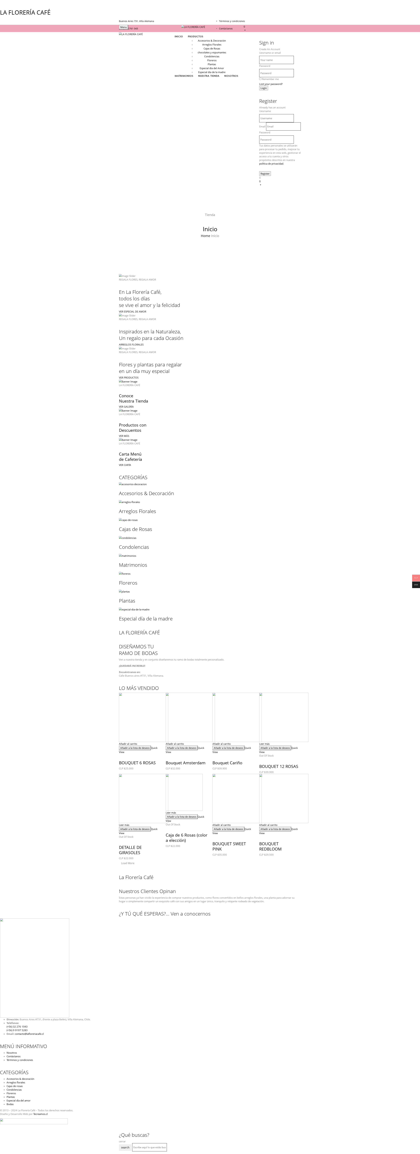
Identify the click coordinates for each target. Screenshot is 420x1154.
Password (264, 65)
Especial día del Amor (212, 68)
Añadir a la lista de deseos (135, 748)
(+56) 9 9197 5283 (17, 1030)
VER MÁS (124, 435)
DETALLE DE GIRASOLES (130, 849)
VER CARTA (125, 465)
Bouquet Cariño (227, 762)
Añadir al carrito (128, 743)
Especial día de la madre (211, 72)
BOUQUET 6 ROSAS (137, 762)
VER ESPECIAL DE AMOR (132, 311)
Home (205, 236)
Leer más (264, 743)
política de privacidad (271, 163)
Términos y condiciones (232, 21)
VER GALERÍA (126, 406)
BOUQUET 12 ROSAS (278, 766)
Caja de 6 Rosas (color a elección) (186, 837)
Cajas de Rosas (212, 48)
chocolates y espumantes (212, 52)
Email (262, 126)
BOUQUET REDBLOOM (270, 846)
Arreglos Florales (211, 44)
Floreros (212, 60)
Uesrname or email (270, 52)
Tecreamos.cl (40, 1114)
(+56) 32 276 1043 (17, 1026)
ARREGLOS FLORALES (131, 344)
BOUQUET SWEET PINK (229, 846)
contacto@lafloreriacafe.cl (29, 1033)
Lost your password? (271, 84)
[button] (272, 28)
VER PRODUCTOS (128, 377)
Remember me (270, 79)
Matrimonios (133, 564)
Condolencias (211, 56)
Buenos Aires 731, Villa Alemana (136, 21)
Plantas (212, 64)
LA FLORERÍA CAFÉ (25, 12)
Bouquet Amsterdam (185, 762)
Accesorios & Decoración (212, 40)
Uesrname (265, 111)
